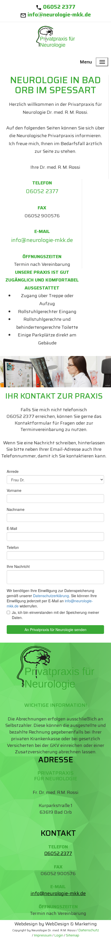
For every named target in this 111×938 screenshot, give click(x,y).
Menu (86, 61)
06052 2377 (59, 7)
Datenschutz (88, 930)
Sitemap (72, 935)
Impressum (43, 935)
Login (58, 935)
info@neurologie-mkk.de (59, 14)
